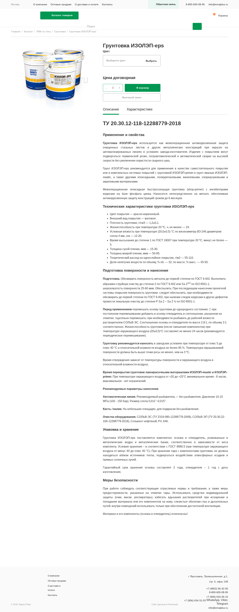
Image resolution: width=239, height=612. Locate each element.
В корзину (142, 87)
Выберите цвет (131, 60)
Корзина (223, 15)
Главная (15, 31)
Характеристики (139, 109)
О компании (40, 4)
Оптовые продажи (61, 4)
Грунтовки (60, 31)
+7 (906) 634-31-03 (195, 600)
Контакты (107, 4)
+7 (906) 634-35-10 (217, 596)
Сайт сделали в (165, 604)
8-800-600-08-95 (195, 4)
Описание (111, 109)
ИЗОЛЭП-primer (183, 172)
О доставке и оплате (87, 4)
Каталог (28, 31)
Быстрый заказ (131, 97)
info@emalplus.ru (218, 4)
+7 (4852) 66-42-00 (217, 588)
